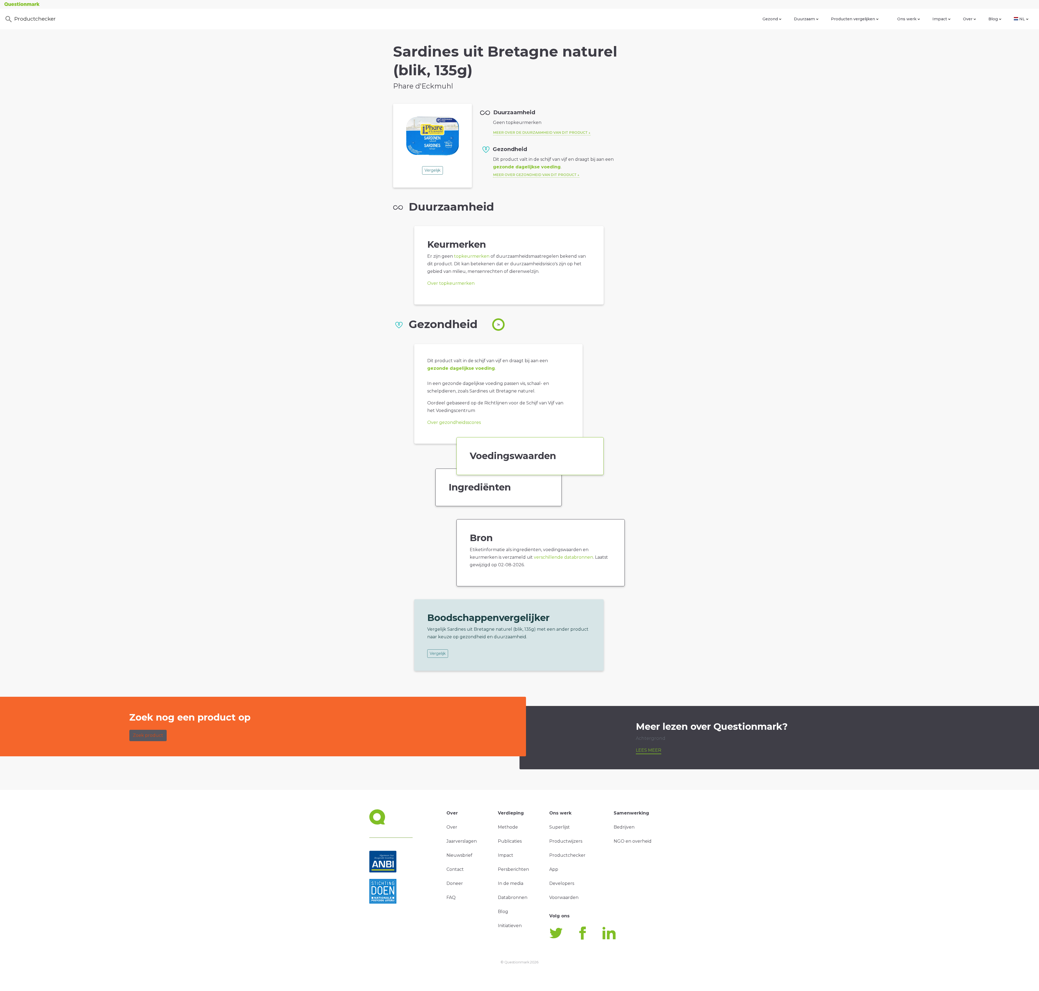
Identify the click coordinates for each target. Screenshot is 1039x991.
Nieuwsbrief (459, 855)
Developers (561, 883)
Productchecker (35, 18)
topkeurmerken (471, 256)
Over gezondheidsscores (454, 422)
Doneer (454, 883)
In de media (510, 883)
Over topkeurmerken (451, 283)
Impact (939, 19)
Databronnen (512, 897)
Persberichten (513, 869)
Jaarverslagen (461, 841)
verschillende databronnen (563, 557)
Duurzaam (804, 19)
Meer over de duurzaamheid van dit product (540, 132)
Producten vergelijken (853, 19)
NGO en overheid (633, 841)
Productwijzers (565, 841)
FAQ (451, 897)
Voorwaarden (563, 897)
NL (1022, 19)
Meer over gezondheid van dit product (535, 175)
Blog (993, 19)
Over (967, 19)
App (553, 869)
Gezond (770, 19)
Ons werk (906, 19)
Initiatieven (510, 925)
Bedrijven (624, 827)
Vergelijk (432, 170)
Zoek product (148, 735)
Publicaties (510, 841)
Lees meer (648, 750)
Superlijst (559, 827)
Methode (508, 827)
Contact (455, 869)
